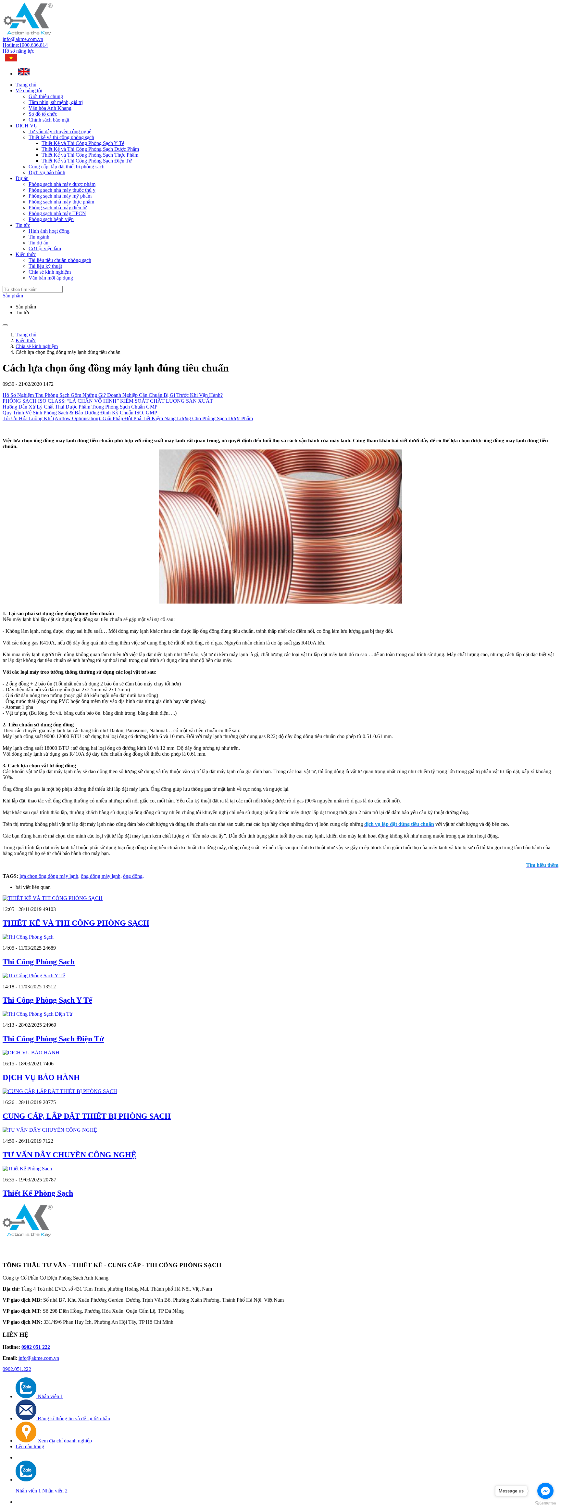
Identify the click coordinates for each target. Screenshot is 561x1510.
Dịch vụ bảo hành (47, 172)
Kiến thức (26, 254)
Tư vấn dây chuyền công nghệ (60, 131)
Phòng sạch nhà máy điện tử (58, 207)
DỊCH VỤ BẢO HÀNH (41, 1077)
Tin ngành (39, 237)
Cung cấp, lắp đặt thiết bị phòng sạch (67, 166)
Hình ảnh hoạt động (49, 231)
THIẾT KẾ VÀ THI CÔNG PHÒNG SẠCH (76, 923)
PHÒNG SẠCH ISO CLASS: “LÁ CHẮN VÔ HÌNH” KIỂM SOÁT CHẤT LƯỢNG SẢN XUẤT (108, 401)
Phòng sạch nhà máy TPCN (57, 213)
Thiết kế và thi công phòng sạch (61, 137)
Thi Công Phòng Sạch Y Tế (47, 1000)
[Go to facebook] (545, 1491)
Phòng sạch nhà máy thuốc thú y (62, 190)
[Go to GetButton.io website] (545, 1503)
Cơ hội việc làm (45, 248)
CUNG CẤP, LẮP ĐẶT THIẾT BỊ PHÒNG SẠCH (87, 1116)
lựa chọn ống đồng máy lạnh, (49, 876)
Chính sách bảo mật (49, 120)
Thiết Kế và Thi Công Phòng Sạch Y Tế (83, 143)
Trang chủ (26, 84)
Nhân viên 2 (55, 1490)
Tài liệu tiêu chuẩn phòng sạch (60, 260)
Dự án (22, 178)
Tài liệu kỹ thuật (45, 266)
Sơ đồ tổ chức (43, 114)
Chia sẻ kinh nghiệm (50, 272)
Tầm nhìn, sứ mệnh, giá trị (56, 102)
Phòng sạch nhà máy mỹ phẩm (60, 196)
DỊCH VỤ (27, 125)
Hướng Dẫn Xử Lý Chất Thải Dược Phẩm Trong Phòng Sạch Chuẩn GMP (80, 407)
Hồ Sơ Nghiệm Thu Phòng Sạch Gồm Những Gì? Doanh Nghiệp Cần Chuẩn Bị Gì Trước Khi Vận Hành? (113, 395)
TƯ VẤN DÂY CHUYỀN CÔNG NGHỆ (69, 1155)
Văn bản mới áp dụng (51, 277)
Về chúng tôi (29, 90)
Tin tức (23, 225)
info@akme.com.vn (23, 39)
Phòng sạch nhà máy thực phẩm (61, 201)
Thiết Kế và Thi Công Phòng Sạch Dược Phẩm (90, 149)
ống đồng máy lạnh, (101, 876)
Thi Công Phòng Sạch (39, 961)
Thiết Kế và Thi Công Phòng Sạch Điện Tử (87, 160)
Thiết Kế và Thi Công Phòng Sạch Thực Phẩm (90, 155)
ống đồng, (133, 876)
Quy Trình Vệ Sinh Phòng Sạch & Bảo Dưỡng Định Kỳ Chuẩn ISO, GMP (80, 412)
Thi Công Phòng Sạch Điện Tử (53, 1039)
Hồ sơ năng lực (18, 51)
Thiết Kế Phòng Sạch (38, 1193)
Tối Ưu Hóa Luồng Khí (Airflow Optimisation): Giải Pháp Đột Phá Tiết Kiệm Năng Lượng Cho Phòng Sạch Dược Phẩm (128, 418)
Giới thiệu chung (46, 96)
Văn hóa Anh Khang (50, 108)
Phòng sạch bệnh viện (51, 219)
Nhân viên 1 (28, 1490)
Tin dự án (38, 242)
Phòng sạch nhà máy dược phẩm (62, 184)
